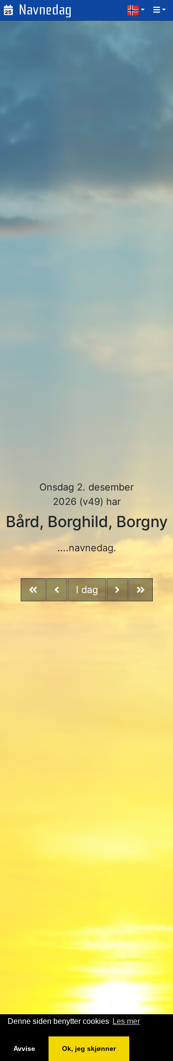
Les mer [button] (126, 1021)
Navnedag (45, 10)
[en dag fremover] (117, 589)
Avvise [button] (24, 1048)
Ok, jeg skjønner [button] (89, 1048)
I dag (87, 590)
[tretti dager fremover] (140, 589)
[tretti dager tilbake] (33, 589)
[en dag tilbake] (56, 589)
